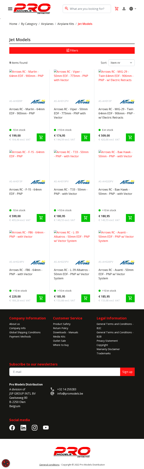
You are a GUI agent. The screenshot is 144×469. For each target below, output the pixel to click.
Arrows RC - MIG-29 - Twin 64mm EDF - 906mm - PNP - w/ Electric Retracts (117, 113)
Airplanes (47, 24)
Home (13, 24)
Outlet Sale (59, 340)
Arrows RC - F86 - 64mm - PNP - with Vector (25, 272)
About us (14, 324)
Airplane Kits (65, 24)
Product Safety (61, 324)
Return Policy (60, 328)
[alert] (6, 463)
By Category (29, 24)
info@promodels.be (70, 393)
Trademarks (104, 353)
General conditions (49, 464)
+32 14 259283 (66, 389)
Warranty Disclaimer (108, 349)
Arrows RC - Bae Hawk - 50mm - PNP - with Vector (115, 192)
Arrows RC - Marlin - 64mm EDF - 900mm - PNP (27, 111)
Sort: (104, 63)
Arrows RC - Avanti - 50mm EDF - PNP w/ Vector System (116, 274)
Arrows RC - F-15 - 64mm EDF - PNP (25, 192)
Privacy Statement (107, 340)
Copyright (102, 345)
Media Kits (59, 336)
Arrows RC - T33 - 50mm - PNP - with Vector (70, 192)
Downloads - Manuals (65, 332)
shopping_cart (41, 137)
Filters (72, 50)
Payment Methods (20, 336)
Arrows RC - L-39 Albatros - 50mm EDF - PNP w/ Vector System (72, 274)
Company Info (17, 328)
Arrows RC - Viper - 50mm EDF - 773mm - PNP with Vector (71, 113)
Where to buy (61, 345)
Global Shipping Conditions (25, 332)
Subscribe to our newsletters (33, 364)
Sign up (127, 372)
